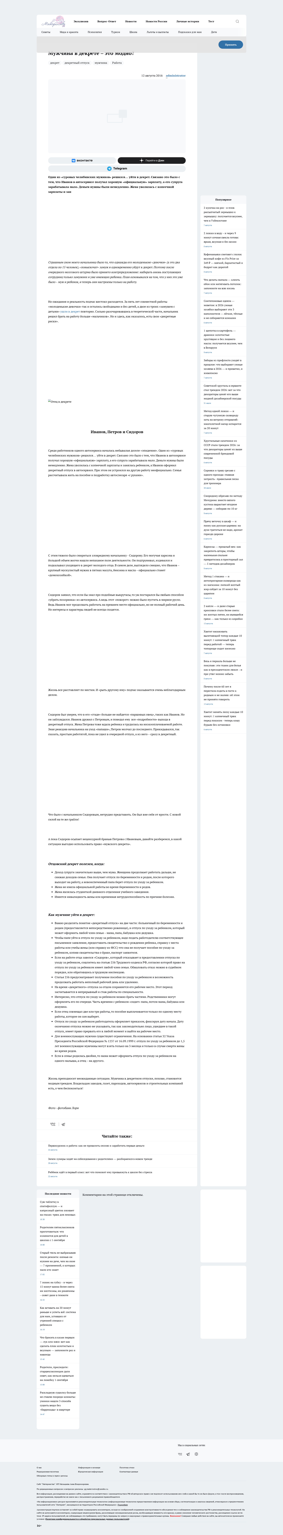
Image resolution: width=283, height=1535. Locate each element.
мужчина (101, 63)
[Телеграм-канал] (117, 168)
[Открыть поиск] (237, 21)
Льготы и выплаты (158, 32)
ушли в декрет (70, 311)
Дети (214, 32)
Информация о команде (89, 1467)
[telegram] (64, 1124)
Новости (131, 21)
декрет (54, 63)
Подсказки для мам (190, 32)
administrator (176, 75)
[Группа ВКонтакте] (82, 160)
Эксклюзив (81, 21)
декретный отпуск (77, 63)
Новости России (156, 21)
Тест (211, 21)
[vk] (53, 1124)
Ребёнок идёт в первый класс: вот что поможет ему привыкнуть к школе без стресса (100, 1174)
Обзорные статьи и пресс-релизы (52, 1475)
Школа (133, 32)
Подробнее (123, 1505)
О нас (39, 1467)
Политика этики (127, 1467)
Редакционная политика (48, 1471)
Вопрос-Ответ (106, 21)
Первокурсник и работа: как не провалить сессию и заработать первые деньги (96, 1147)
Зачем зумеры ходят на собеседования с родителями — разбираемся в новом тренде (100, 1160)
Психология (95, 32)
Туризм (115, 32)
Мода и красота (69, 32)
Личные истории (187, 21)
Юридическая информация (90, 1471)
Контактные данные (129, 1471)
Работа (117, 63)
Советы (45, 32)
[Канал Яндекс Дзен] (152, 160)
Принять (231, 44)
